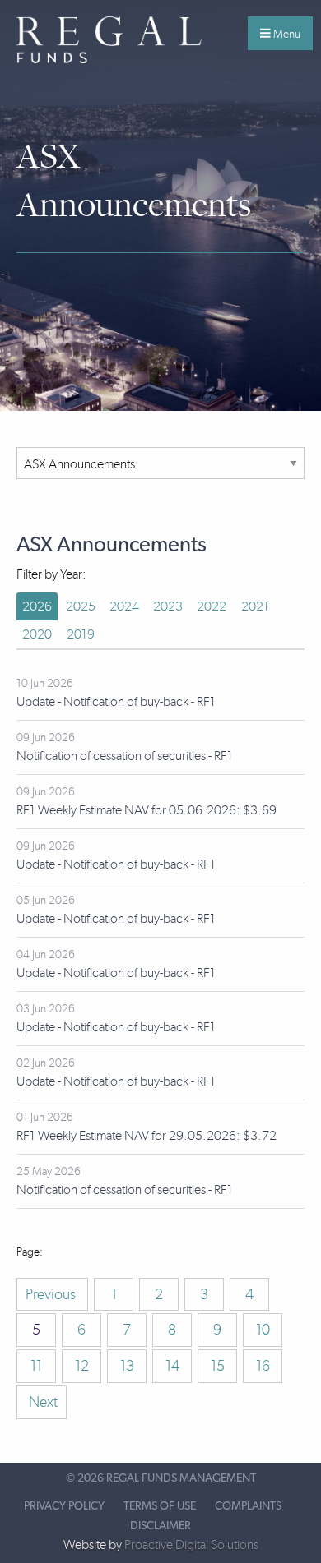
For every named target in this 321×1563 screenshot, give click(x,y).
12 (82, 1366)
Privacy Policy (64, 1506)
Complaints (248, 1506)
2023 (168, 606)
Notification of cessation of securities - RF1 (124, 755)
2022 (211, 606)
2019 (81, 634)
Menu (285, 33)
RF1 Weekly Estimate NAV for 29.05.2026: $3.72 (146, 1135)
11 (36, 1366)
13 (127, 1366)
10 (263, 1330)
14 (172, 1366)
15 (218, 1366)
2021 (255, 606)
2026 (37, 606)
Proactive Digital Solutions (191, 1544)
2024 (124, 606)
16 (263, 1366)
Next (42, 1402)
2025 (80, 606)
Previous (52, 1294)
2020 (37, 634)
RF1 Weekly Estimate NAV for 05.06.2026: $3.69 (146, 810)
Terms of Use (159, 1506)
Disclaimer (160, 1526)
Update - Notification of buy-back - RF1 (116, 701)
